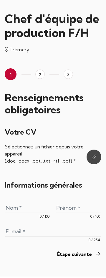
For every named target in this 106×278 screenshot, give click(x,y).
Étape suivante (75, 254)
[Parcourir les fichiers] (94, 157)
